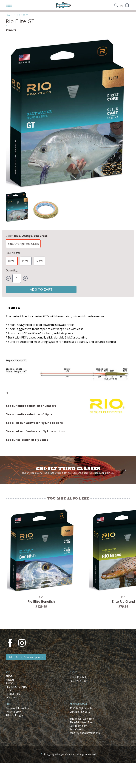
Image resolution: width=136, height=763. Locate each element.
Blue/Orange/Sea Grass (23, 244)
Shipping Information (18, 708)
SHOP (9, 676)
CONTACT (12, 697)
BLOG (9, 690)
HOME (9, 15)
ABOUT (10, 679)
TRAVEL (10, 683)
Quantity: (12, 270)
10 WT (11, 261)
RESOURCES (13, 694)
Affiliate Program (15, 715)
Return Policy (13, 711)
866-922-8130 (78, 681)
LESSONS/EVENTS (16, 687)
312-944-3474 (78, 676)
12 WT (39, 261)
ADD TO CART (41, 289)
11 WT (25, 261)
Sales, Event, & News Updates (25, 657)
